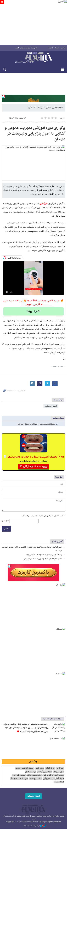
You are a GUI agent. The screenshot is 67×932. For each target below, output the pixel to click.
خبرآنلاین (33, 58)
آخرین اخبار (57, 542)
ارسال (6, 528)
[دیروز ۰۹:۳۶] (57, 728)
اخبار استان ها (44, 107)
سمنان (31, 107)
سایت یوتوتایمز (35, 778)
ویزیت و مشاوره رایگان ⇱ (33, 466)
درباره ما (28, 48)
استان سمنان (51, 406)
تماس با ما (34, 48)
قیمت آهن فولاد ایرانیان (53, 775)
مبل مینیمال (58, 771)
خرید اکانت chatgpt (19, 778)
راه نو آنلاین (50, 768)
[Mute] (11, 292)
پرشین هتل (30, 771)
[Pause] (7, 292)
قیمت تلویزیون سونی (24, 768)
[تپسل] (3, 96)
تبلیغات (22, 48)
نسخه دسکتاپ (33, 796)
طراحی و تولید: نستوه (32, 825)
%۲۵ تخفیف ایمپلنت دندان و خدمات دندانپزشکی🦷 (33, 457)
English (51, 48)
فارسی (62, 48)
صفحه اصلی (57, 107)
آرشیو (17, 48)
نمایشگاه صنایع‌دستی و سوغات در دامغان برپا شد (36, 424)
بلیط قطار (59, 778)
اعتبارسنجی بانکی (33, 775)
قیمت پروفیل (48, 778)
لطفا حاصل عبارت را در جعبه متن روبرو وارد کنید (43, 516)
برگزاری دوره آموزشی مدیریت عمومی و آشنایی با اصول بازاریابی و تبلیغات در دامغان (35, 133)
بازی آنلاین (39, 768)
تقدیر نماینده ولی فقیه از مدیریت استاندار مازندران (43, 558)
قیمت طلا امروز (18, 775)
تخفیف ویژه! (33, 311)
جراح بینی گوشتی (44, 771)
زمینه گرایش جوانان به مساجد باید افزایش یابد (44, 554)
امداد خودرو (58, 782)
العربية (57, 48)
